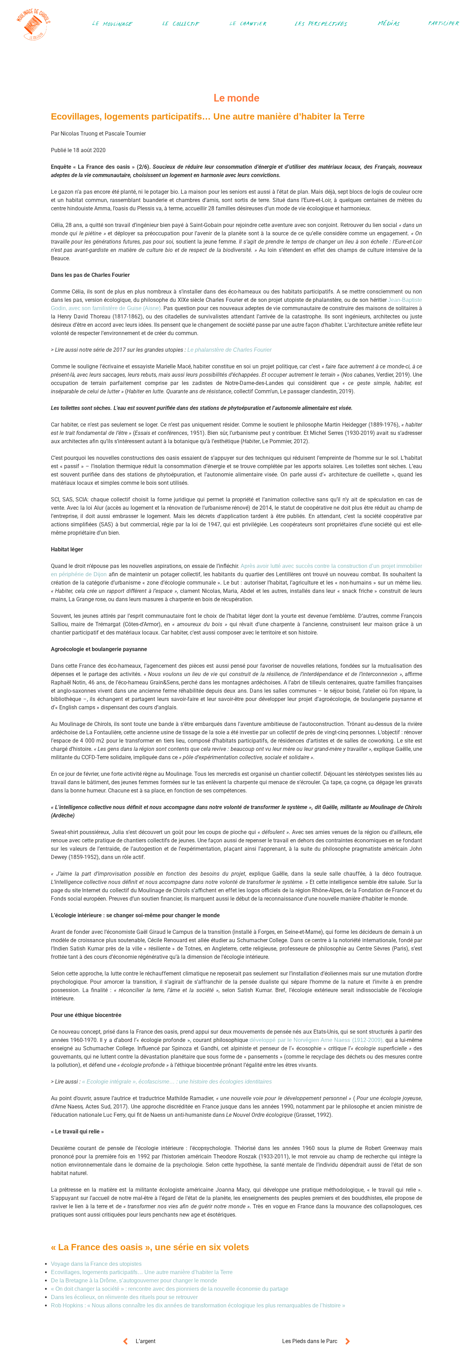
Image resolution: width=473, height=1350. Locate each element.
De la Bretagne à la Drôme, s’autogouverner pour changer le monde (134, 1280)
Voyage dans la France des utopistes (97, 1264)
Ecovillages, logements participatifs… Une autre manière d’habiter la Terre (142, 1272)
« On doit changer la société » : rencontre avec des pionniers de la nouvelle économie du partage (169, 1289)
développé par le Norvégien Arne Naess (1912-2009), (317, 1040)
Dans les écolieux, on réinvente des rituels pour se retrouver (124, 1297)
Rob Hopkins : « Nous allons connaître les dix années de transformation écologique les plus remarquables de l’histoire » (198, 1305)
